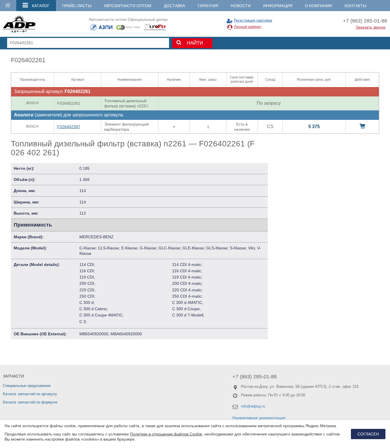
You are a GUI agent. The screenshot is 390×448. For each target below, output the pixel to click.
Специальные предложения (27, 386)
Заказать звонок (370, 27)
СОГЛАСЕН (368, 434)
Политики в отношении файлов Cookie (166, 434)
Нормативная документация (259, 417)
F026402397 (68, 126)
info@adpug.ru (253, 406)
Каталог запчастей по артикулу (30, 394)
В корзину (362, 126)
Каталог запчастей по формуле (30, 402)
